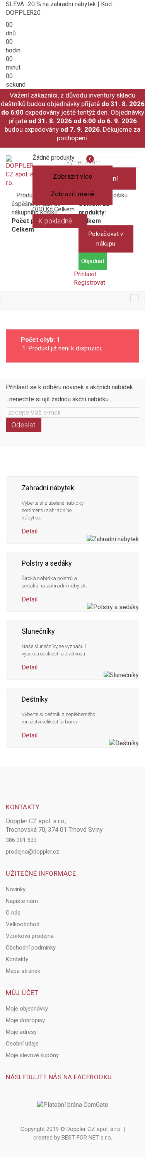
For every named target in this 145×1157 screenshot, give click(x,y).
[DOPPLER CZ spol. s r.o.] (20, 171)
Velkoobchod (22, 924)
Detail (30, 531)
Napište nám (22, 900)
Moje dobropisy (25, 1020)
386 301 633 (21, 839)
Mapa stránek (23, 970)
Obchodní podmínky (31, 947)
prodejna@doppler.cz (32, 851)
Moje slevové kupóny (32, 1055)
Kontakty (17, 959)
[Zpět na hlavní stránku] (8, 321)
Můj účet (22, 993)
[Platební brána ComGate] (72, 1105)
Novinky (16, 889)
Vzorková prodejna (30, 935)
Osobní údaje (22, 1043)
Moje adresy (21, 1031)
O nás (13, 912)
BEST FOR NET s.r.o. (86, 1137)
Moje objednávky (27, 1008)
